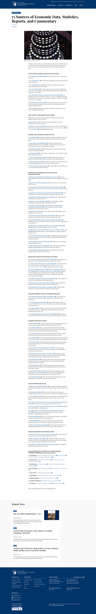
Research (60, 5)
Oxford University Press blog (44, 459)
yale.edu (14, 583)
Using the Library (51, 5)
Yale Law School (38, 582)
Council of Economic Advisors (36, 102)
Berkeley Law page (58, 483)
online (63, 98)
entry (40, 309)
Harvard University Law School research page (48, 475)
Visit (76, 5)
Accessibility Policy (17, 605)
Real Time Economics (58, 127)
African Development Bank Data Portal (39, 157)
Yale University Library (39, 584)
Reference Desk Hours (72, 588)
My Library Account (76, 1)
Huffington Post (61, 455)
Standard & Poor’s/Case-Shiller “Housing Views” (42, 287)
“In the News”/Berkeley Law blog (43, 483)
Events (60, 1)
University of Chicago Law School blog (46, 455)
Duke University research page (43, 472)
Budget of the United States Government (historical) (43, 444)
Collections (69, 5)
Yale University (37, 580)
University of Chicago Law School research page (40, 457)
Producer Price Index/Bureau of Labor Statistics (45, 266)
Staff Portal (37, 586)
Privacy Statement (17, 603)
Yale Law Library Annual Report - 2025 (27, 514)
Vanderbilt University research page (48, 478)
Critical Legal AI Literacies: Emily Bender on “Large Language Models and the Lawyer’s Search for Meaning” (35, 549)
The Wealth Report (33, 129)
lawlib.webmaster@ (16, 582)
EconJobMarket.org (41, 464)
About (81, 5)
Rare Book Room (71, 580)
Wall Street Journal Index (36, 126)
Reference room (35, 99)
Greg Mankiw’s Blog (35, 359)
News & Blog (67, 1)
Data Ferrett (36, 92)
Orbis (51, 274)
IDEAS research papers (43, 468)
